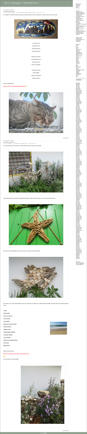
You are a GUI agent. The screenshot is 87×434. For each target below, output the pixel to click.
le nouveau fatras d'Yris (80, 39)
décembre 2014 (79, 206)
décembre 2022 (79, 120)
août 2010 (78, 253)
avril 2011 (78, 246)
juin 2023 (77, 115)
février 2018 (78, 171)
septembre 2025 (79, 93)
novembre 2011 (79, 239)
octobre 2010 (78, 252)
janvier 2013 (78, 226)
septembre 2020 (79, 143)
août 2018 (78, 165)
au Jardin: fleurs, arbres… (80, 13)
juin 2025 (77, 96)
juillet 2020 (78, 145)
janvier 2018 (78, 172)
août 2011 (78, 242)
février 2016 (78, 192)
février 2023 (78, 118)
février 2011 (78, 248)
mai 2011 (77, 245)
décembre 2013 (79, 216)
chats (19, 12)
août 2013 (78, 220)
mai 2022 (77, 125)
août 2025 (78, 94)
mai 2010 (77, 256)
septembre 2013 (79, 219)
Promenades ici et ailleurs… (81, 31)
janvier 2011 (78, 249)
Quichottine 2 (78, 74)
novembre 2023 (79, 111)
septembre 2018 (79, 164)
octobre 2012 (78, 229)
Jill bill (77, 65)
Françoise (77, 61)
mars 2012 (78, 236)
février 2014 (78, 214)
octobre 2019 (78, 153)
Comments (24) (66, 430)
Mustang (77, 71)
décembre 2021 (79, 129)
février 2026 (78, 88)
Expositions (78, 17)
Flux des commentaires (80, 263)
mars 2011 (78, 247)
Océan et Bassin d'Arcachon (81, 26)
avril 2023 (78, 116)
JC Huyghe (78, 63)
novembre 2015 (79, 195)
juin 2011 (77, 244)
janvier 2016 (78, 193)
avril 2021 (78, 136)
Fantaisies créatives (8, 142)
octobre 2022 (78, 122)
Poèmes (77, 29)
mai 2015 (77, 201)
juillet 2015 (78, 199)
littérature (77, 21)
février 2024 (78, 108)
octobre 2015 (78, 196)
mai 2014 (77, 211)
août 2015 (78, 198)
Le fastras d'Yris (78, 38)
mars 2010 (78, 258)
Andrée (77, 47)
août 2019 (78, 155)
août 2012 (78, 231)
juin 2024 (77, 104)
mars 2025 (78, 99)
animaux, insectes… (79, 11)
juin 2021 (77, 134)
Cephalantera (78, 52)
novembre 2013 (79, 217)
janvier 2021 (78, 139)
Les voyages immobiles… (22, 2)
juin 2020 (77, 146)
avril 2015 (78, 202)
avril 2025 (78, 98)
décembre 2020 (79, 140)
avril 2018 (78, 169)
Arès (20, 143)
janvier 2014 (78, 215)
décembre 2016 (79, 183)
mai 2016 (77, 190)
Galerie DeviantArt (79, 37)
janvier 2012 (78, 237)
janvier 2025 (78, 101)
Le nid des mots (78, 19)
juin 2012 (77, 233)
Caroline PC (78, 50)
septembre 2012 (79, 230)
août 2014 (78, 209)
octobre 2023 (78, 112)
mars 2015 (78, 203)
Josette (77, 66)
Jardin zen (78, 62)
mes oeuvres (78, 23)
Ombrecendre (78, 40)
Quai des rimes (78, 73)
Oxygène (77, 72)
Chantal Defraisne (79, 53)
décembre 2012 (79, 227)
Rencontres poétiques (80, 33)
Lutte (76, 6)
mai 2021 (77, 135)
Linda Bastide (78, 67)
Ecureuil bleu (78, 57)
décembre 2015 (79, 194)
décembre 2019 (79, 151)
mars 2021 (78, 137)
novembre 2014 (79, 207)
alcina (77, 45)
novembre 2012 (79, 228)
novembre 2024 (79, 102)
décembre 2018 (79, 162)
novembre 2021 (79, 130)
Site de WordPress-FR (79, 264)
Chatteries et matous (9, 11)
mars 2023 (78, 117)
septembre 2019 (79, 154)
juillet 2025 (78, 95)
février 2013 (78, 225)
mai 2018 (77, 168)
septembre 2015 (79, 197)
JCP (76, 64)
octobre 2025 (78, 92)
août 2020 (78, 144)
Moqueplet (78, 70)
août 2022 (78, 123)
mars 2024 (78, 107)
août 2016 (78, 187)
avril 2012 (78, 235)
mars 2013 (78, 224)
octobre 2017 (78, 175)
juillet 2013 (78, 221)
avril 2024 (78, 106)
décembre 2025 (79, 90)
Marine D (77, 68)
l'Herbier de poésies (28, 12)
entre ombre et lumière (80, 16)
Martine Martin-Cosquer (80, 69)
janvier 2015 (78, 205)
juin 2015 (77, 200)
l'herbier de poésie (11, 12)
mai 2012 (77, 234)
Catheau (77, 51)
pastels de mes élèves (80, 28)
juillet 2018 (78, 166)
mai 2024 (77, 105)
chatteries (22, 12)
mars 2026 (78, 87)
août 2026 (78, 83)
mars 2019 (78, 159)
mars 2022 (78, 126)
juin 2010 (77, 255)
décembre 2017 (79, 173)
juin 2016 (77, 189)
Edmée (77, 58)
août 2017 (78, 176)
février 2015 (78, 204)
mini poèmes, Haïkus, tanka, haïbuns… (81, 25)
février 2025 (78, 100)
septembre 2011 (79, 241)
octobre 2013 (78, 218)
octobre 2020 (78, 142)
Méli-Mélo (10, 143)
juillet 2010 (78, 254)
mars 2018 (78, 170)
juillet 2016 (78, 188)
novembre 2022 (79, 121)
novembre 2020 (79, 141)
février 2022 (78, 127)
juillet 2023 (78, 114)
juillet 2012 (78, 232)
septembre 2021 (79, 131)
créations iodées (24, 143)
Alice (77, 46)
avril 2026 (78, 86)
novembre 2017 (79, 174)
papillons (77, 27)
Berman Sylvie (78, 49)
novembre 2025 (79, 91)
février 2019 (78, 160)
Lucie (77, 68)
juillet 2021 (78, 133)
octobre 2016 (78, 185)
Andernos (17, 143)
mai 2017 (77, 178)
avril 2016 (78, 191)
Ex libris (77, 60)
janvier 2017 (78, 182)
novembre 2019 (79, 152)
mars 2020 (78, 148)
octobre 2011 (78, 240)
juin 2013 (77, 222)
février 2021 (78, 138)
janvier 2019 (78, 161)
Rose (77, 75)
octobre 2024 (78, 103)
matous (33, 12)
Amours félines (78, 4)
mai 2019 (77, 157)
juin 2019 (77, 156)
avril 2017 (78, 179)
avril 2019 (78, 158)
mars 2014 (78, 213)
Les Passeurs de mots (80, 20)
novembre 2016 (79, 184)
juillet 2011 (78, 243)
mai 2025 (77, 97)
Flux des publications (79, 262)
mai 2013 (77, 222)
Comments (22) (66, 137)
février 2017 (78, 181)
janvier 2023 (78, 119)
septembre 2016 (79, 186)
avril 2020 (78, 147)
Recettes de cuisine (79, 32)
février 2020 (78, 149)
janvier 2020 (78, 150)
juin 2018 (77, 167)
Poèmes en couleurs (79, 30)
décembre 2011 (79, 238)
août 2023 (78, 113)
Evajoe (77, 59)
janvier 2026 (78, 89)
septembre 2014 (79, 208)
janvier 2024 (78, 109)
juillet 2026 (78, 84)
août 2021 (78, 132)
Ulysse (77, 76)
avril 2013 (78, 223)
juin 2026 (77, 85)
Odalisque (78, 7)
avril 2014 (78, 212)
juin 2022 (77, 124)
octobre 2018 (78, 163)
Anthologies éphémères (80, 12)
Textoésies (78, 34)
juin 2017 (77, 177)
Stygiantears (78, 41)
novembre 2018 (79, 162)
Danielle (77, 54)
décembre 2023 (79, 110)
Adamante (78, 44)
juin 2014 (77, 210)
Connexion (78, 261)
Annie (77, 48)
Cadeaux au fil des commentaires (79, 15)
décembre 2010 (79, 250)
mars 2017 (78, 180)
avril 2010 (78, 257)
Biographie (78, 5)
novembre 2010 (79, 251)
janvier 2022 (78, 128)
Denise (77, 56)
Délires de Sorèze (79, 55)
